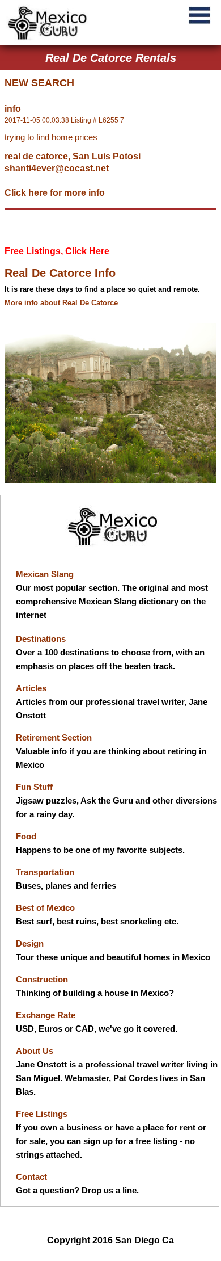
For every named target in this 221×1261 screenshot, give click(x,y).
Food (26, 836)
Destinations (41, 639)
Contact (31, 1177)
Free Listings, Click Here (57, 251)
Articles (31, 688)
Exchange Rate (45, 1015)
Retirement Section (54, 737)
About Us (34, 1051)
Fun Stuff (34, 787)
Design (30, 943)
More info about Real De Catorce (61, 303)
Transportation (45, 872)
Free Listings (41, 1114)
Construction (42, 979)
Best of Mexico (45, 908)
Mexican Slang (45, 574)
